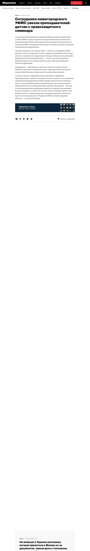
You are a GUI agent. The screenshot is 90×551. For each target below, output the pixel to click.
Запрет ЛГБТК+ (56, 8)
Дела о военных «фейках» (23, 8)
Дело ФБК (36, 8)
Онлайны (38, 3)
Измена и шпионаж (8, 8)
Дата (51, 3)
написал (49, 58)
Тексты (45, 3)
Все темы (75, 8)
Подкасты (58, 3)
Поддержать (76, 3)
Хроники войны (45, 8)
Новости (22, 3)
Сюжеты (29, 3)
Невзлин (65, 8)
